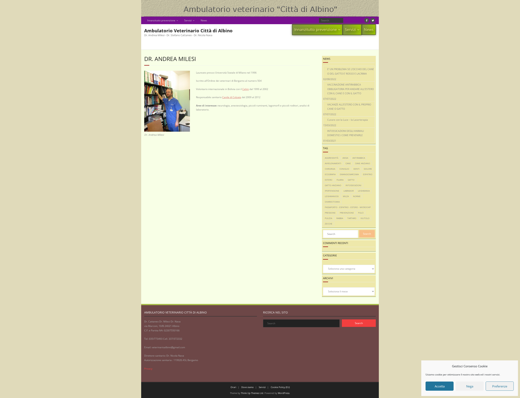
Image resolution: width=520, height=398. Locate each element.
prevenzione (347, 212)
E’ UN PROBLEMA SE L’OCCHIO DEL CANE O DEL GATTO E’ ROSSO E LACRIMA (350, 71)
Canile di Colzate (231, 97)
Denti (356, 168)
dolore (368, 168)
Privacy (148, 368)
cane (348, 163)
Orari (233, 387)
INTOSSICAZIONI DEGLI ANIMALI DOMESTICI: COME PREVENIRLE (345, 133)
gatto (351, 179)
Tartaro (351, 218)
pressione (330, 212)
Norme (357, 196)
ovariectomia (332, 201)
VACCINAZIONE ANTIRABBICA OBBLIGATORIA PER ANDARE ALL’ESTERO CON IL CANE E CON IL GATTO (350, 89)
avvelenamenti (333, 163)
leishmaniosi (332, 196)
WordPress (283, 393)
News (204, 20)
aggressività (331, 157)
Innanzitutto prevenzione (161, 20)
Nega (469, 386)
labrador (348, 190)
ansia (345, 157)
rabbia (339, 218)
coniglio (344, 168)
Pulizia (328, 218)
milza (346, 196)
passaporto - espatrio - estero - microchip (348, 207)
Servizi (188, 20)
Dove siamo (247, 387)
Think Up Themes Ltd (252, 393)
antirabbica (358, 157)
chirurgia (330, 168)
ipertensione (332, 190)
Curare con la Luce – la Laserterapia (347, 119)
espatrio (367, 174)
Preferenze (499, 386)
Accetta (440, 386)
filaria (340, 179)
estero (328, 179)
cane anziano (362, 163)
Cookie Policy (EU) (280, 387)
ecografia (330, 174)
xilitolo (365, 218)
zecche (328, 223)
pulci (361, 212)
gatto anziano (333, 185)
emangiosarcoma (349, 174)
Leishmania (364, 190)
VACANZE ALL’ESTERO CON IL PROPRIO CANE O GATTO (349, 107)
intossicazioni (353, 185)
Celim (245, 89)
